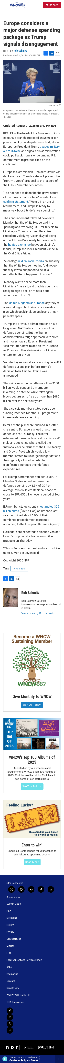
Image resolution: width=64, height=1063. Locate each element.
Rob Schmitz (20, 50)
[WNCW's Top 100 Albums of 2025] (32, 734)
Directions (12, 918)
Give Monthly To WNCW (32, 696)
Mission (10, 946)
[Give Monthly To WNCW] (32, 661)
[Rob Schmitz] (10, 597)
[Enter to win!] (32, 819)
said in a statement (15, 201)
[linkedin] (10, 1030)
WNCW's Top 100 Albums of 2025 (32, 760)
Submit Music (14, 904)
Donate (53, 4)
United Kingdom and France (27, 303)
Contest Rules (14, 939)
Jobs (9, 967)
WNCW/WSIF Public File (18, 995)
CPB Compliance (15, 1002)
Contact (11, 981)
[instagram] (10, 1017)
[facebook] (10, 1010)
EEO (9, 953)
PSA (9, 911)
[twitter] (10, 1024)
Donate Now (13, 988)
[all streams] (59, 1059)
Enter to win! (32, 845)
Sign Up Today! (32, 704)
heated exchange (19, 244)
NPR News (19, 568)
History (10, 925)
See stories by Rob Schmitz (38, 613)
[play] (5, 1059)
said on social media (30, 261)
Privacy (10, 932)
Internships (12, 974)
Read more (32, 862)
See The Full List (32, 786)
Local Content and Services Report (24, 960)
